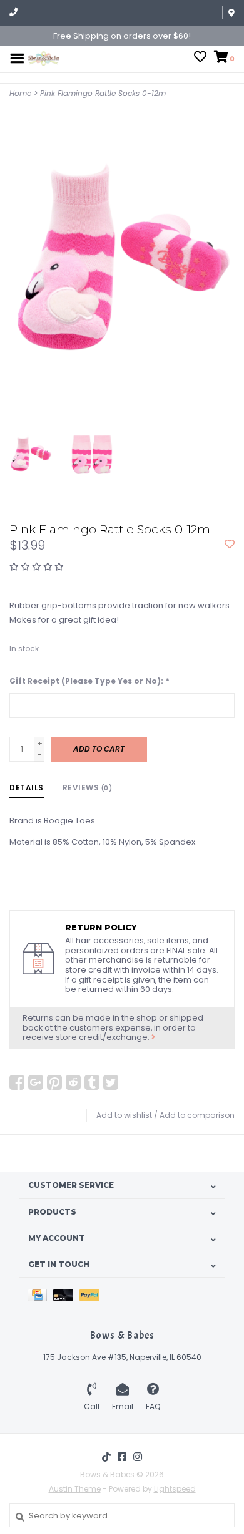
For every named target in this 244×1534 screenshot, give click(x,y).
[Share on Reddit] (73, 1082)
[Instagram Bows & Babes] (138, 1457)
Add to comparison (197, 1115)
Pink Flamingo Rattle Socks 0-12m (103, 93)
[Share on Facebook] (16, 1082)
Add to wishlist (124, 1115)
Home (20, 93)
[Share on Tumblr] (91, 1082)
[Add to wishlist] (230, 545)
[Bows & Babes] (43, 58)
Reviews (88, 787)
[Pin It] (54, 1082)
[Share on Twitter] (110, 1082)
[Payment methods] (40, 1294)
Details (26, 787)
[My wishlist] (200, 58)
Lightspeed (175, 1488)
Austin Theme (75, 1488)
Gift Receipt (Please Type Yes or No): (89, 681)
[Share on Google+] (35, 1082)
